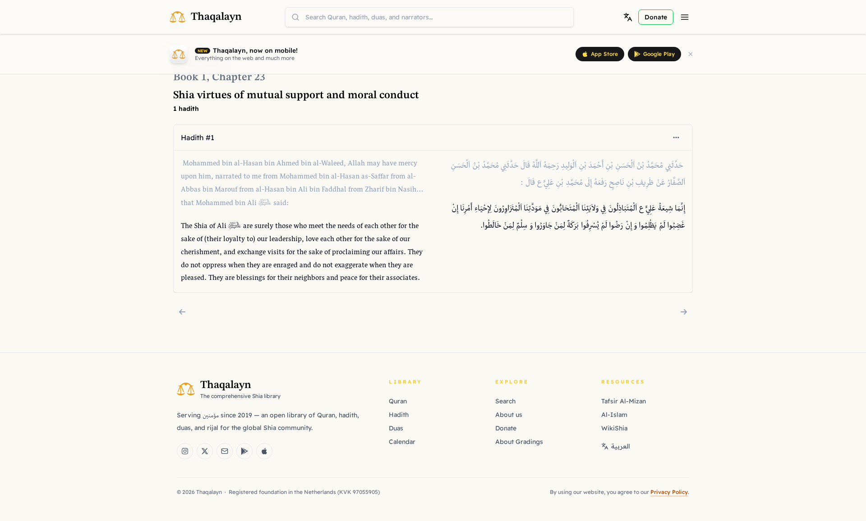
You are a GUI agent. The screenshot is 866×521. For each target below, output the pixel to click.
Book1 (190, 77)
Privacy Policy (669, 492)
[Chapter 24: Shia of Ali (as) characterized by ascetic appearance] (684, 312)
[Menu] (684, 17)
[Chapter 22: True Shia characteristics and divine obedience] (182, 312)
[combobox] (429, 17)
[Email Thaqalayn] (224, 451)
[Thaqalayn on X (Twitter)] (205, 451)
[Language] (628, 17)
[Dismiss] (690, 54)
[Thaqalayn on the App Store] (264, 451)
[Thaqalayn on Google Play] (244, 451)
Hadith (399, 415)
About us (508, 415)
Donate (505, 428)
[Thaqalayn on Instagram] (185, 451)
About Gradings (519, 442)
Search (505, 401)
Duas (396, 428)
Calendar (402, 442)
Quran (398, 401)
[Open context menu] (676, 137)
